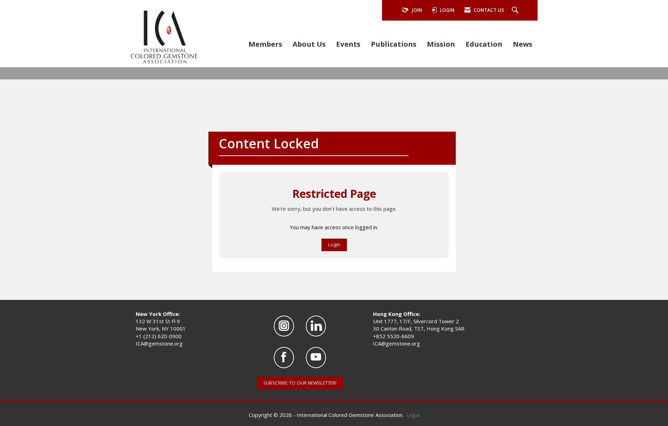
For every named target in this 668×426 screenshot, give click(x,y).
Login (334, 244)
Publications (393, 44)
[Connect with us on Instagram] (284, 326)
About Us (309, 44)
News (522, 44)
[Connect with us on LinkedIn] (316, 326)
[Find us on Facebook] (284, 357)
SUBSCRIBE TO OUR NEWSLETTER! (299, 383)
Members (265, 44)
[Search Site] (516, 10)
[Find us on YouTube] (316, 357)
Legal (413, 414)
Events (348, 44)
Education (484, 44)
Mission (441, 44)
